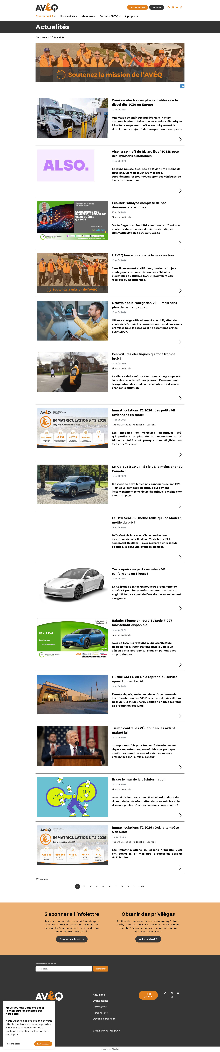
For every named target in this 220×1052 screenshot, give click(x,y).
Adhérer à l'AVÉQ (148, 939)
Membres (87, 16)
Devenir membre (137, 7)
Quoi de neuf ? (44, 16)
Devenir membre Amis (72, 939)
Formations (100, 1006)
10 (135, 886)
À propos (130, 16)
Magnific (115, 1030)
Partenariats (100, 1012)
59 (142, 886)
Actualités (99, 994)
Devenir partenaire (104, 1018)
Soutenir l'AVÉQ (109, 16)
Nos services (67, 16)
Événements (100, 1000)
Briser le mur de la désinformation (138, 779)
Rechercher (100, 969)
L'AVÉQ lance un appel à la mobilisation (143, 255)
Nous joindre (148, 995)
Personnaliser (13, 1044)
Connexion (156, 7)
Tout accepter (43, 1044)
